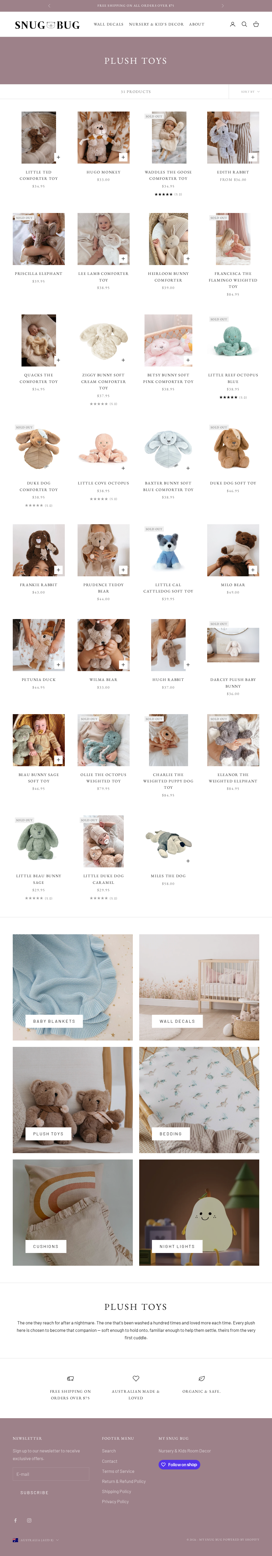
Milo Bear (233, 584)
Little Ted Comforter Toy (39, 175)
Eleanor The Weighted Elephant (233, 777)
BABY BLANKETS (54, 1021)
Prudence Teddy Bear (103, 588)
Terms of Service (118, 1471)
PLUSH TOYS (48, 1133)
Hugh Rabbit (168, 679)
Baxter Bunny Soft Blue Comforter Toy (168, 486)
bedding (171, 1133)
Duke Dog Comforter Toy (39, 486)
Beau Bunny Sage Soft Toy (39, 777)
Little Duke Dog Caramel (103, 879)
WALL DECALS (177, 1021)
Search (109, 1450)
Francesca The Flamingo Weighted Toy (233, 280)
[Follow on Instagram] (29, 1520)
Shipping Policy (116, 1491)
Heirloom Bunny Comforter (168, 276)
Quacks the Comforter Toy (39, 378)
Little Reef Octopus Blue (233, 378)
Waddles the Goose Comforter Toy (168, 175)
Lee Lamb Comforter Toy (103, 276)
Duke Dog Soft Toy (233, 482)
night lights (177, 1246)
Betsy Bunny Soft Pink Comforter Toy (168, 378)
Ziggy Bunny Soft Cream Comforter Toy (103, 381)
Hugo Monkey (103, 171)
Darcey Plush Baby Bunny (233, 682)
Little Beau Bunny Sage (38, 879)
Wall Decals (109, 24)
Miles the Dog (168, 875)
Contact (109, 1461)
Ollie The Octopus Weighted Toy (103, 777)
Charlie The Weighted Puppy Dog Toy (168, 781)
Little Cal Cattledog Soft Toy (168, 588)
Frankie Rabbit (38, 584)
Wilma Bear (103, 679)
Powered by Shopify (241, 1539)
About (197, 24)
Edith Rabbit (233, 171)
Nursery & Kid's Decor (156, 24)
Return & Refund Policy (124, 1481)
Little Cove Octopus (103, 482)
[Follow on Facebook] (15, 1520)
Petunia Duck (39, 679)
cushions (46, 1246)
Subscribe (34, 1492)
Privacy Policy (115, 1501)
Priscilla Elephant (39, 273)
